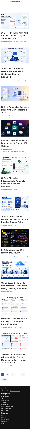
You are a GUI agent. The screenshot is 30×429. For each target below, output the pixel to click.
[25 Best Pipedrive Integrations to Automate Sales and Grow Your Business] (15, 165)
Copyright (3, 421)
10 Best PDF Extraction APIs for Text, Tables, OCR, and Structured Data (14, 35)
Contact (3, 417)
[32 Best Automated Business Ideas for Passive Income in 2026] (15, 94)
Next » (4, 379)
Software (20, 327)
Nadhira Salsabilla (7, 41)
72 (23, 374)
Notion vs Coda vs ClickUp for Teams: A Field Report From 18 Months (14, 321)
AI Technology (22, 41)
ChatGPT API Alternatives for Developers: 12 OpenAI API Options (15, 143)
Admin (4, 115)
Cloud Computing (6, 408)
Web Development (19, 151)
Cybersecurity (24, 256)
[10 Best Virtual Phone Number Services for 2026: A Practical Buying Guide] (15, 203)
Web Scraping (5, 410)
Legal (2, 423)
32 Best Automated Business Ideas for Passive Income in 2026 (15, 110)
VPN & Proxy (5, 404)
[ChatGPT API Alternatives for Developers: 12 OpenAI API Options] (15, 128)
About (2, 415)
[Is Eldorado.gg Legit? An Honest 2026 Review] (15, 238)
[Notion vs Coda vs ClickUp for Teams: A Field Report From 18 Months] (15, 305)
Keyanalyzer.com (15, 391)
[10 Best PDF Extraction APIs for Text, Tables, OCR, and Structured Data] (15, 21)
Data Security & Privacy (14, 256)
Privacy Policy (5, 419)
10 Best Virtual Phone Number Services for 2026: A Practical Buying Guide (14, 219)
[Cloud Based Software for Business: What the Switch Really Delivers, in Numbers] (15, 270)
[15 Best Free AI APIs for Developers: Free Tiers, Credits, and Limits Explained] (15, 55)
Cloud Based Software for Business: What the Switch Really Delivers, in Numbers (14, 286)
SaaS (15, 189)
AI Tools (16, 41)
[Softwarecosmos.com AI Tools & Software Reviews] (15, 1)
